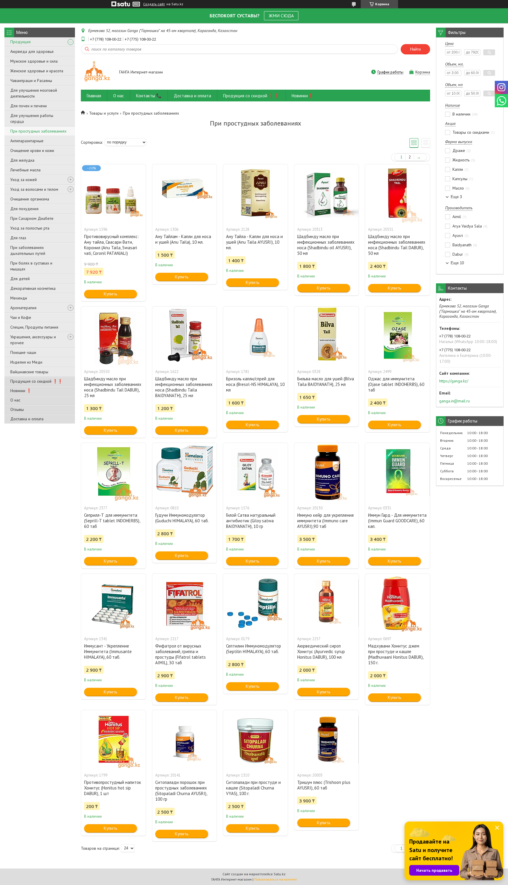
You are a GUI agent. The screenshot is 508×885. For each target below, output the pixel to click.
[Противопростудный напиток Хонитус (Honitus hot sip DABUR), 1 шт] (113, 739)
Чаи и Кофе (20, 317)
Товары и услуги (103, 113)
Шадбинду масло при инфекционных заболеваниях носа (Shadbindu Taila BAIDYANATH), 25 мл (184, 387)
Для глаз (18, 237)
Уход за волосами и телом (34, 189)
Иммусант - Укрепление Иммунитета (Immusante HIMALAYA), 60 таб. (108, 651)
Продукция (20, 41)
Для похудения (24, 208)
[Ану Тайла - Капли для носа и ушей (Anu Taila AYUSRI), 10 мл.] (255, 193)
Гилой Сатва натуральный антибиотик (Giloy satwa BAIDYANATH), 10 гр (250, 520)
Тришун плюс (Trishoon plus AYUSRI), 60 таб (323, 785)
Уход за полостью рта (29, 228)
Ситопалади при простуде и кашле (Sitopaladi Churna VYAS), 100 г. (253, 787)
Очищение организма (29, 199)
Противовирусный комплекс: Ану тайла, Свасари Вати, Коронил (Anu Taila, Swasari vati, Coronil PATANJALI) (111, 245)
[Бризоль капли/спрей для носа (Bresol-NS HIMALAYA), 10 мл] (255, 336)
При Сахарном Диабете (32, 218)
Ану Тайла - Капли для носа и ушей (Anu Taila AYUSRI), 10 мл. (254, 242)
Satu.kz (279, 874)
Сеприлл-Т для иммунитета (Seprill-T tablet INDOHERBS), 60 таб (112, 520)
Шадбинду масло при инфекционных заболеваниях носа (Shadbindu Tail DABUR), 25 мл (112, 387)
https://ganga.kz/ (453, 381)
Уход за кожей (23, 179)
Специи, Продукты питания (34, 327)
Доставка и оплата (27, 418)
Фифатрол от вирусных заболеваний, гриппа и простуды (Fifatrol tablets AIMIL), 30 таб (180, 654)
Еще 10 (457, 263)
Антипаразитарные (27, 140)
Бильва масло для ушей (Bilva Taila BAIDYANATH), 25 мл (325, 381)
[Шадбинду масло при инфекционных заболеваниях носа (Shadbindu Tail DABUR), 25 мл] (113, 336)
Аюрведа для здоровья (32, 51)
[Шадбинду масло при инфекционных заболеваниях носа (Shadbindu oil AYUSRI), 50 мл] (326, 193)
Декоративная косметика (33, 288)
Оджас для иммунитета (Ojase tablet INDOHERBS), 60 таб (396, 384)
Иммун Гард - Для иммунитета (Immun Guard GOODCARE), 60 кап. (397, 520)
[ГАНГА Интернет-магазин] (97, 72)
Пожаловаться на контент (275, 879)
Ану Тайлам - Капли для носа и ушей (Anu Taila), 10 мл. (183, 239)
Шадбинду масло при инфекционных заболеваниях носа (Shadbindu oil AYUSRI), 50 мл (326, 245)
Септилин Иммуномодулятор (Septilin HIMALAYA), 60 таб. (253, 648)
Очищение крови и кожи (32, 150)
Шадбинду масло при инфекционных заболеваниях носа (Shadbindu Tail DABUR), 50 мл (396, 245)
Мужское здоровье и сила (34, 61)
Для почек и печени (28, 105)
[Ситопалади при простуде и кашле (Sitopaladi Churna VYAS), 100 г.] (255, 739)
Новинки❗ (302, 95)
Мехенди (18, 298)
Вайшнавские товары (29, 371)
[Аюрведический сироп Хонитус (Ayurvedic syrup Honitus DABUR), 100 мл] (326, 603)
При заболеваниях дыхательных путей (27, 250)
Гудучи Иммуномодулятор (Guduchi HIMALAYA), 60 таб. (182, 517)
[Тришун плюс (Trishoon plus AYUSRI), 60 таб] (326, 739)
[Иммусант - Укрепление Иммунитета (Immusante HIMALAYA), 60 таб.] (113, 603)
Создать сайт (154, 4)
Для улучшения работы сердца (31, 118)
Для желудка (22, 160)
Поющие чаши (23, 352)
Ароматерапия (23, 307)
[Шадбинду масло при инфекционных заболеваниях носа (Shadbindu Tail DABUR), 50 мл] (397, 193)
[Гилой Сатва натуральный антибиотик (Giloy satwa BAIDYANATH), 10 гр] (255, 472)
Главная (94, 95)
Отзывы (17, 409)
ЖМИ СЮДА (281, 16)
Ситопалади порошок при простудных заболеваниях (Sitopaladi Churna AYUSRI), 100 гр (181, 790)
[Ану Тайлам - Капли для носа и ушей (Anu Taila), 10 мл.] (184, 193)
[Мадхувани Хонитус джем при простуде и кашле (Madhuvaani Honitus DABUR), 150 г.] (397, 603)
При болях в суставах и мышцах (31, 266)
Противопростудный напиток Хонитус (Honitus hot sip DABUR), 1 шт (112, 787)
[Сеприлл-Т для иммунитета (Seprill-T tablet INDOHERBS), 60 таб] (113, 472)
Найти (415, 49)
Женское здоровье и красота (36, 70)
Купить (110, 294)
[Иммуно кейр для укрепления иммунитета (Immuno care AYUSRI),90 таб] (326, 472)
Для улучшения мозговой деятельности (33, 93)
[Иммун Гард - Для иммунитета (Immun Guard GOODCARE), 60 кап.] (397, 472)
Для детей (20, 278)
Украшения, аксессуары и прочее (33, 339)
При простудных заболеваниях (38, 131)
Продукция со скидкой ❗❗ (36, 381)
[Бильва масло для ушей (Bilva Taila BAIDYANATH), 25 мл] (326, 336)
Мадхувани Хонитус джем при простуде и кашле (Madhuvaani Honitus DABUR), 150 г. (395, 654)
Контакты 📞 (149, 95)
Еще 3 (456, 197)
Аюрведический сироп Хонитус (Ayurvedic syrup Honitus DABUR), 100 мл (321, 651)
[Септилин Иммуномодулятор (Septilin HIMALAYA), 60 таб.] (255, 603)
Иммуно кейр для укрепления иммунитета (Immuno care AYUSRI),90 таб (325, 520)
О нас (15, 400)
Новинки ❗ (20, 390)
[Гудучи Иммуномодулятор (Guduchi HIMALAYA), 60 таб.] (184, 472)
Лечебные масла (25, 170)
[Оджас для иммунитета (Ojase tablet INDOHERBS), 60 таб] (397, 336)
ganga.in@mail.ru (454, 401)
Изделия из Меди (26, 362)
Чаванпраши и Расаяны (31, 80)
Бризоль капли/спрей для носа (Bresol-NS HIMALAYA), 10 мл (255, 384)
